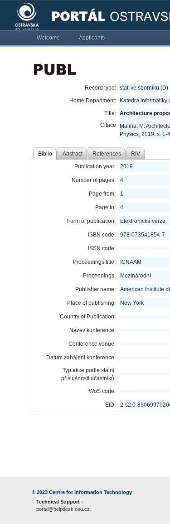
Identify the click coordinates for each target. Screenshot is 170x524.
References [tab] (106, 154)
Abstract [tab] (73, 154)
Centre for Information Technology (90, 492)
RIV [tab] (135, 154)
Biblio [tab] (45, 154)
